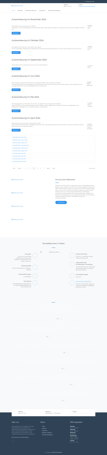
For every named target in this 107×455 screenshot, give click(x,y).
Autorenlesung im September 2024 (29, 60)
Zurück (19, 168)
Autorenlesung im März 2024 (19, 137)
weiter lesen (61, 202)
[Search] (94, 10)
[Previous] (2, 12)
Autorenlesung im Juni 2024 (26, 76)
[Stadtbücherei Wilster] (17, 6)
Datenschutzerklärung (47, 434)
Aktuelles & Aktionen (47, 432)
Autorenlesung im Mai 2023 (19, 156)
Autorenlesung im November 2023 (21, 145)
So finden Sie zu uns (89, 1)
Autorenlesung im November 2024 (29, 19)
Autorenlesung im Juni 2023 (19, 153)
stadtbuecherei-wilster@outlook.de (86, 6)
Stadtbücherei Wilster (57, 452)
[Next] (104, 12)
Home (43, 426)
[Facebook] (13, 1)
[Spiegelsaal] (22, 198)
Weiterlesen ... (16, 33)
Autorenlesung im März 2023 (19, 161)
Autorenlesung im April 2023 (19, 158)
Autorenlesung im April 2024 (26, 118)
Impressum (44, 430)
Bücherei (44, 428)
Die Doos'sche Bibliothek (83, 281)
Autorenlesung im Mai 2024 (25, 97)
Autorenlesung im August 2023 (20, 150)
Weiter (48, 168)
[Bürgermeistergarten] (22, 225)
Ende (54, 168)
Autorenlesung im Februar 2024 (20, 140)
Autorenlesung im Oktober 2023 (20, 148)
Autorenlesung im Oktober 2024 (28, 40)
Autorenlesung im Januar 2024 (20, 142)
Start (14, 168)
